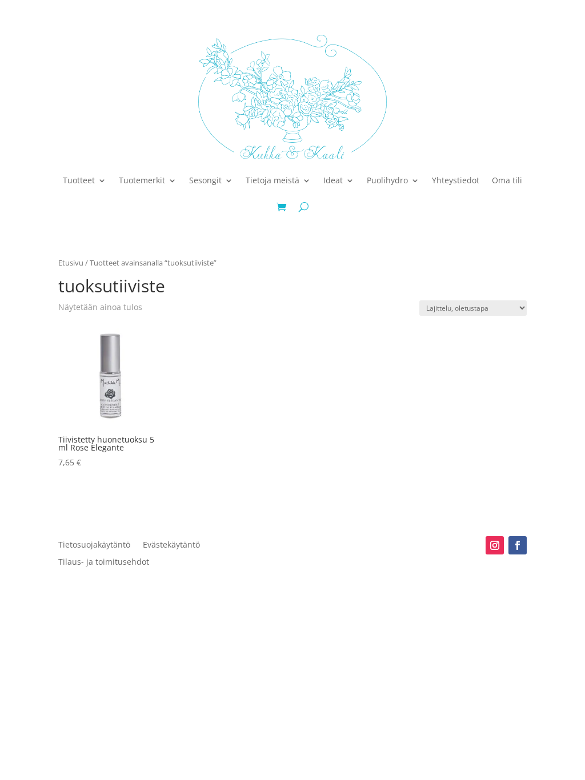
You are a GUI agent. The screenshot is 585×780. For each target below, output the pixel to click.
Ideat (333, 180)
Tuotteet (79, 180)
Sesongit (205, 180)
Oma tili (507, 180)
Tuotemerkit (142, 180)
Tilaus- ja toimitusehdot (103, 562)
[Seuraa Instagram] (495, 545)
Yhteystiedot (455, 180)
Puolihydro (387, 180)
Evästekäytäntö (171, 545)
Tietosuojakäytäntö (94, 545)
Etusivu (70, 263)
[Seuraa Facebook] (517, 545)
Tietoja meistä (272, 180)
